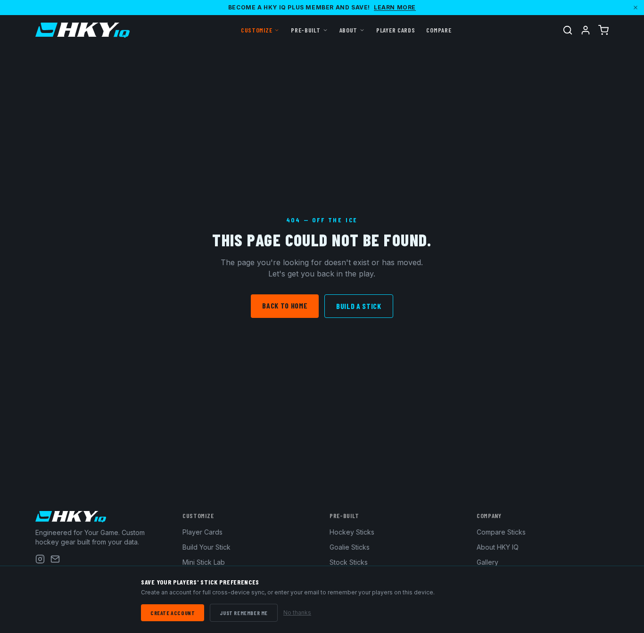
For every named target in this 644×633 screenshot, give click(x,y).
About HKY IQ (498, 547)
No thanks (297, 612)
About (348, 30)
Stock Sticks (349, 562)
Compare (438, 30)
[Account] (585, 30)
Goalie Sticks (350, 547)
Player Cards (395, 30)
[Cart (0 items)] (603, 30)
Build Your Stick (206, 547)
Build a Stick (358, 305)
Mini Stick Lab (203, 562)
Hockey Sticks (352, 532)
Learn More (395, 7)
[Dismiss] (635, 7)
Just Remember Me (244, 612)
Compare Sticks (501, 532)
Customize (256, 30)
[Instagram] (40, 559)
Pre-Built (305, 30)
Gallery (487, 562)
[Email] (55, 559)
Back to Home (284, 305)
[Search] (567, 30)
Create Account (172, 612)
